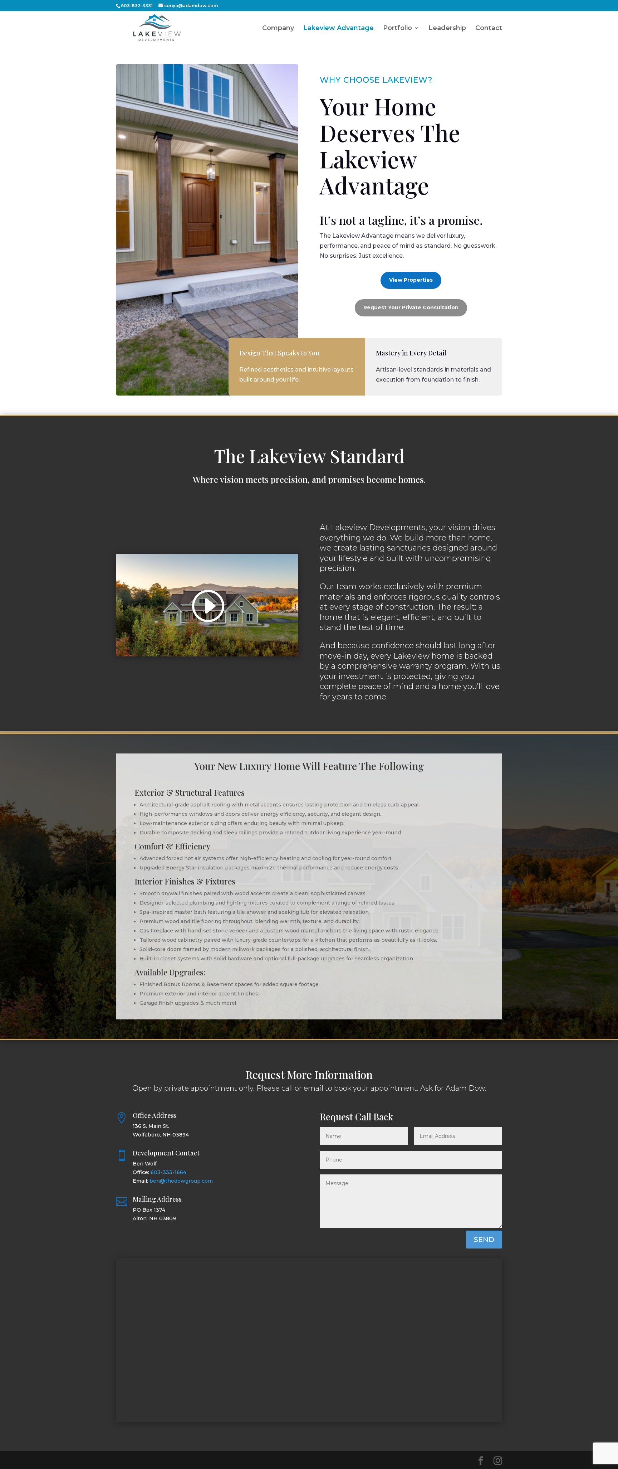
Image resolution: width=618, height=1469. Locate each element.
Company (278, 28)
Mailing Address (157, 1199)
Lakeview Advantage (338, 28)
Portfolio (397, 28)
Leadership (447, 28)
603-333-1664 (168, 1172)
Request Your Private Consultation (410, 307)
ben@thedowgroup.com (181, 1181)
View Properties (411, 280)
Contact (488, 28)
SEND (484, 1239)
